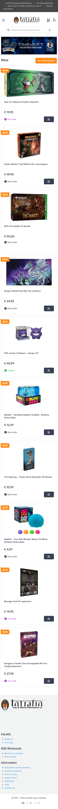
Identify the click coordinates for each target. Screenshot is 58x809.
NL (31, 803)
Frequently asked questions (17, 767)
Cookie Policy (11, 777)
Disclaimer (9, 781)
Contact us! (10, 788)
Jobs (7, 784)
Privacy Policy (11, 774)
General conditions (13, 771)
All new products (46, 60)
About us (9, 739)
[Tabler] (27, 20)
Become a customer (14, 753)
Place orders (10, 756)
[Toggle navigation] (3, 20)
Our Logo (9, 742)
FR (38, 803)
